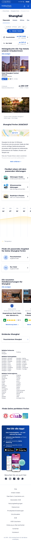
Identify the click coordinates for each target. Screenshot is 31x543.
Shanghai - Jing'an (6, 370)
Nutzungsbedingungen (15, 503)
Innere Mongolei (20, 390)
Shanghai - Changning (22, 367)
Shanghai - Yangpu (21, 361)
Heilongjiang (19, 392)
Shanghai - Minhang (7, 358)
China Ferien (6, 11)
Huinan (4, 352)
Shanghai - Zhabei (21, 366)
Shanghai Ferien (15, 11)
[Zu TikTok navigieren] (14, 479)
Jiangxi (18, 387)
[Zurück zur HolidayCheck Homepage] (6, 6)
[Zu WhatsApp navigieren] (22, 479)
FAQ (15, 489)
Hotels (15, 20)
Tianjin (18, 395)
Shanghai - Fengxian (7, 361)
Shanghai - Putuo (6, 364)
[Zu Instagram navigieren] (10, 479)
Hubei (3, 379)
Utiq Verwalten (15, 514)
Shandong (4, 378)
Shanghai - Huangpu (21, 369)
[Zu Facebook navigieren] (6, 479)
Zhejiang (18, 375)
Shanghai (4, 353)
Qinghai (4, 396)
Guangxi (18, 382)
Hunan (3, 381)
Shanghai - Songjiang (7, 367)
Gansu (3, 393)
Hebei (3, 382)
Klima (22, 20)
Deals (29, 20)
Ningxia (4, 398)
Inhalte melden (15, 493)
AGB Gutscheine (15, 521)
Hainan (18, 393)
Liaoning (4, 390)
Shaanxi (18, 385)
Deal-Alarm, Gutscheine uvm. (15, 496)
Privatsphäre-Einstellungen (15, 510)
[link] (24, 6)
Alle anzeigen (6, 54)
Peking (3, 387)
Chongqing (5, 389)
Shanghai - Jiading (21, 358)
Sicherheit (15, 528)
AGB (15, 518)
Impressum (15, 532)
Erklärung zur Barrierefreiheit (15, 525)
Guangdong (5, 375)
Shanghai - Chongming (22, 359)
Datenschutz (15, 507)
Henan (18, 379)
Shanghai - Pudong (21, 363)
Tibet (17, 396)
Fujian (3, 384)
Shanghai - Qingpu (6, 369)
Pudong (18, 352)
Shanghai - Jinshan (6, 366)
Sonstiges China (20, 398)
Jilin (3, 395)
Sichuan (4, 376)
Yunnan (18, 378)
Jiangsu (18, 376)
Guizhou (18, 384)
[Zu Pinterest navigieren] (18, 479)
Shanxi (18, 389)
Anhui (17, 381)
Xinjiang (4, 392)
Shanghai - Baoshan (7, 359)
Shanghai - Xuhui (6, 363)
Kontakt (20, 1)
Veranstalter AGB (15, 500)
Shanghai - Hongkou (21, 364)
